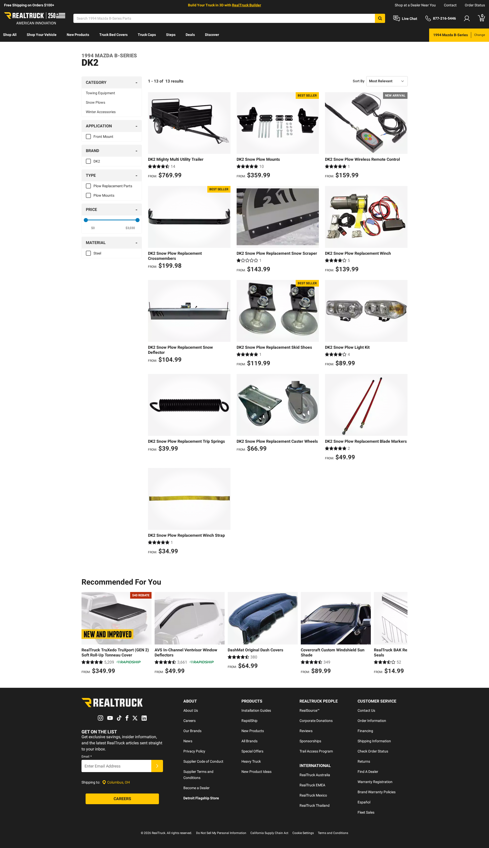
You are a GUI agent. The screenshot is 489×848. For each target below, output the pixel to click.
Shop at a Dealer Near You (415, 5)
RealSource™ (310, 710)
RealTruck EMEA (312, 785)
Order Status (475, 5)
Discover (212, 35)
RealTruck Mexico (313, 795)
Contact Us (366, 710)
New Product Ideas (256, 772)
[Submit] (157, 766)
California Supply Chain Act (269, 833)
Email (87, 756)
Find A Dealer (368, 772)
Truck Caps (147, 35)
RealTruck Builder (246, 5)
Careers (189, 721)
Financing (365, 731)
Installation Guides (256, 710)
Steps (170, 35)
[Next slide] (402, 634)
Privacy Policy (194, 751)
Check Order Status (373, 751)
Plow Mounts (103, 195)
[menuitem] (10, 35)
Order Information (372, 721)
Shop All (10, 35)
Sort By (358, 81)
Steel (97, 253)
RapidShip (249, 721)
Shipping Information (374, 741)
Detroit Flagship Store (201, 798)
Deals (190, 35)
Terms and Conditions (333, 833)
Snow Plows (95, 102)
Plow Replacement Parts (112, 186)
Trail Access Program (316, 751)
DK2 (96, 161)
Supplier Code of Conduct (203, 761)
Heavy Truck (251, 761)
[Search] (380, 18)
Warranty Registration (375, 782)
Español (364, 802)
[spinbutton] (93, 228)
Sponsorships (310, 741)
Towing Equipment (100, 93)
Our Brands (192, 731)
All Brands (249, 741)
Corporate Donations (316, 721)
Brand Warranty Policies (377, 792)
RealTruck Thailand (315, 805)
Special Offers (252, 751)
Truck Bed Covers (113, 35)
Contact (450, 5)
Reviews (306, 731)
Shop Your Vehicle (42, 35)
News (187, 741)
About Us (190, 710)
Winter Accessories (101, 112)
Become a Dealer (196, 788)
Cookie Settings (303, 833)
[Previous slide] (87, 634)
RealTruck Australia (315, 775)
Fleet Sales (366, 812)
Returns (364, 761)
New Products (78, 35)
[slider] (86, 220)
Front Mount (103, 136)
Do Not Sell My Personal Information (221, 833)
